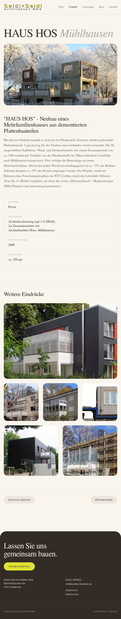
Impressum (72, 590)
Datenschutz (72, 594)
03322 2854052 (73, 579)
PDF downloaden (104, 499)
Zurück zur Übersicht (19, 499)
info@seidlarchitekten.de (79, 583)
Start (61, 6)
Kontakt (113, 6)
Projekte (73, 6)
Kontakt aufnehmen (19, 566)
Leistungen (88, 6)
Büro (101, 6)
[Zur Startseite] (23, 7)
